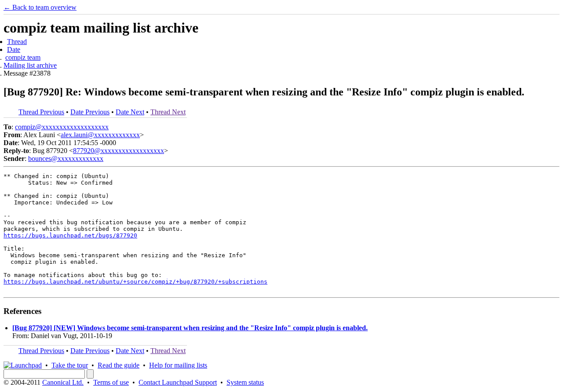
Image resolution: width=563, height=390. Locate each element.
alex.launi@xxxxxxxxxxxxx (100, 135)
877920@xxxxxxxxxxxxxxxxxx (118, 150)
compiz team (22, 57)
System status (245, 382)
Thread (17, 41)
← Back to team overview (40, 7)
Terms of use (111, 382)
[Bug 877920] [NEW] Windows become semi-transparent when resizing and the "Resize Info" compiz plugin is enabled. (190, 328)
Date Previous (90, 112)
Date (13, 49)
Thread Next (168, 112)
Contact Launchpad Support (178, 382)
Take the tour (69, 365)
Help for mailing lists (178, 365)
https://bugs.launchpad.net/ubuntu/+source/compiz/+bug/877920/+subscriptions (135, 281)
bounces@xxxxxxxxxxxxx (65, 158)
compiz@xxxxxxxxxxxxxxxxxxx (62, 127)
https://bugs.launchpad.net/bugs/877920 (70, 235)
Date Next (130, 112)
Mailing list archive (30, 65)
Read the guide (118, 365)
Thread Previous (41, 112)
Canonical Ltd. (63, 382)
